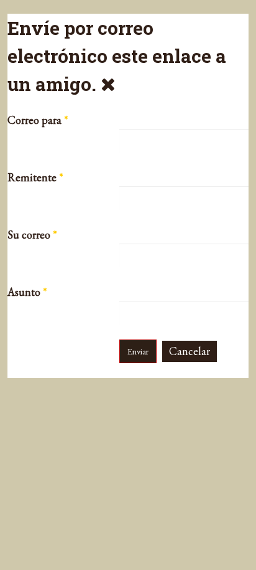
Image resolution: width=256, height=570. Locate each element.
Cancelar (189, 351)
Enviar (138, 351)
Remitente (35, 177)
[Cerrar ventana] (108, 84)
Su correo (32, 234)
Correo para (37, 120)
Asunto (27, 292)
